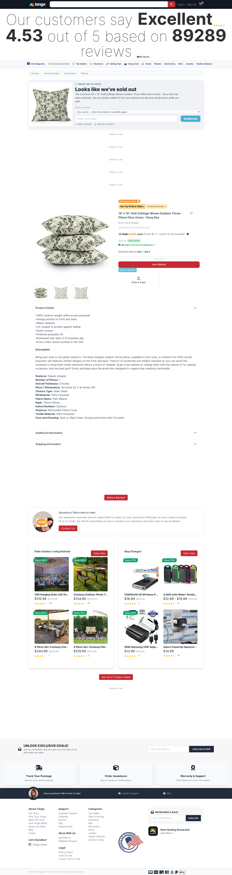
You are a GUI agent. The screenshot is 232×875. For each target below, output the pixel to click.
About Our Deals (37, 826)
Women (158, 64)
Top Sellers (79, 64)
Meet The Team (37, 819)
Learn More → (167, 833)
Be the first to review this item (134, 227)
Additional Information (49, 432)
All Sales (35, 73)
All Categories (37, 64)
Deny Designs (132, 222)
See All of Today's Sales (116, 677)
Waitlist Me (190, 118)
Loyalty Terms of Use (69, 858)
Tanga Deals (39, 844)
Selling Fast (113, 64)
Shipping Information (48, 444)
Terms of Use (65, 855)
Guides (32, 833)
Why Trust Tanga (37, 816)
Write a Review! (116, 497)
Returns (62, 819)
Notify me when (82, 107)
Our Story (34, 813)
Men (180, 64)
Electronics (169, 64)
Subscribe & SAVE (201, 749)
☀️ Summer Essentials (58, 64)
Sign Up (191, 4)
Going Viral (131, 64)
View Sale (99, 553)
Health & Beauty (204, 64)
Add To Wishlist (127, 270)
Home (146, 64)
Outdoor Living (96, 839)
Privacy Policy (66, 852)
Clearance (96, 64)
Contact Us (68, 528)
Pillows (84, 73)
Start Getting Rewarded (175, 829)
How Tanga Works (38, 823)
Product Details (45, 307)
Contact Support (130, 793)
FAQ (169, 793)
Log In (181, 4)
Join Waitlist (159, 264)
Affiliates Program (68, 841)
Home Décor (70, 73)
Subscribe (193, 818)
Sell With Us (65, 837)
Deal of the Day (96, 816)
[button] (187, 234)
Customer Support (68, 813)
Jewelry (189, 64)
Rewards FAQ (65, 826)
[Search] (171, 4)
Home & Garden (51, 73)
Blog (31, 829)
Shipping (63, 816)
